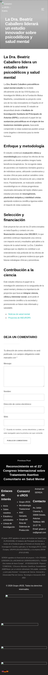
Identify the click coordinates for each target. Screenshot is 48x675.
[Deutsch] (5, 671)
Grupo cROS (24, 502)
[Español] (7, 671)
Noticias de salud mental (19, 314)
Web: (6, 417)
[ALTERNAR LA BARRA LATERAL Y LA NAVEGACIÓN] (43, 9)
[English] (3, 671)
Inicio (5, 506)
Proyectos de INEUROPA (19, 318)
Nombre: (7, 391)
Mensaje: (8, 364)
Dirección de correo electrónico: (17, 404)
